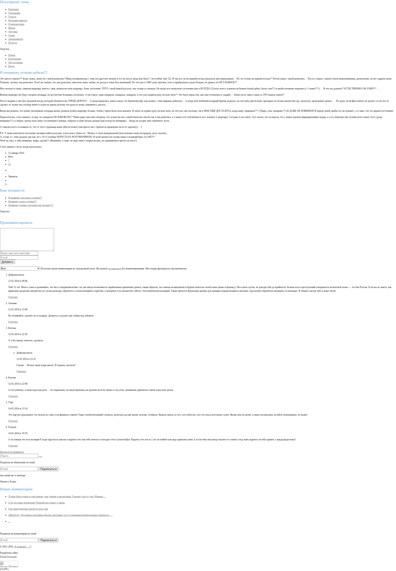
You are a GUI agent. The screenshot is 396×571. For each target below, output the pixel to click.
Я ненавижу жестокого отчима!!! (25, 197)
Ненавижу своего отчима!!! (22, 201)
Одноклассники (16, 24)
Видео (11, 66)
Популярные (14, 58)
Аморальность (15, 39)
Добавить (7, 261)
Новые (11, 55)
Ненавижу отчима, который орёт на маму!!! (30, 205)
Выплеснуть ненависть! (12, 451)
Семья (11, 35)
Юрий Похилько (8, 556)
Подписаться (48, 468)
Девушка (13, 31)
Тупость (12, 16)
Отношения (14, 13)
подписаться (114, 268)
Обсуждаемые (15, 62)
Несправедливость (17, 20)
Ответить (13, 297)
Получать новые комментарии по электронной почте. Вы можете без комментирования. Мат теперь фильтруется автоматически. (113, 268)
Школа (11, 27)
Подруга (12, 42)
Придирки (13, 9)
